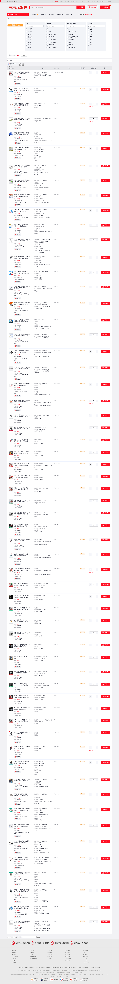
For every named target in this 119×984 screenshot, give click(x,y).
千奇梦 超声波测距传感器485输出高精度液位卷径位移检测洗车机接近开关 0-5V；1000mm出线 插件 (21, 794)
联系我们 (27, 967)
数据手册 (18, 84)
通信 (91, 39)
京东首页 (11, 1)
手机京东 (109, 1)
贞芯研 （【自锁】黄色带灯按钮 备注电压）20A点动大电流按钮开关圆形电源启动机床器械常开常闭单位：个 (21, 488)
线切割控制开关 (73, 37)
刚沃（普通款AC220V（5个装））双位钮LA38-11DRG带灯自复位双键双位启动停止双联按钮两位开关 (21, 415)
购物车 (106, 7)
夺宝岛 (85, 952)
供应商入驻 (69, 14)
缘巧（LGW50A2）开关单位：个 (20, 657)
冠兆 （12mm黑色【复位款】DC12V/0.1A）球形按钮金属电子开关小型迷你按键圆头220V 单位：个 (21, 684)
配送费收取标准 (33, 958)
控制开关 (71, 39)
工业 (91, 29)
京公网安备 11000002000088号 (24, 970)
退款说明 (67, 956)
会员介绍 (14, 954)
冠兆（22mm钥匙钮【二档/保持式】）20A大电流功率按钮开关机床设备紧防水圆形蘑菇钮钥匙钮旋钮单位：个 (21, 464)
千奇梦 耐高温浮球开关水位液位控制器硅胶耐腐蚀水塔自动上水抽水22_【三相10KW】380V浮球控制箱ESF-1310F (21, 873)
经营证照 (53, 974)
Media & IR (97, 967)
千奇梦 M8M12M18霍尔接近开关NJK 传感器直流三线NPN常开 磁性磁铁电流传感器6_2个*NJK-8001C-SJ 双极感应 (21, 225)
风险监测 (75, 967)
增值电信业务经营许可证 (102, 974)
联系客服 (14, 962)
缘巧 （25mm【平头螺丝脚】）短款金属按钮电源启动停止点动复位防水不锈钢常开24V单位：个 (21, 645)
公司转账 (49, 958)
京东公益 (91, 967)
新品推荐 (43, 14)
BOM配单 (93, 7)
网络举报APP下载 (74, 979)
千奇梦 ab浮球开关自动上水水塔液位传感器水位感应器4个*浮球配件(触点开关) (21, 762)
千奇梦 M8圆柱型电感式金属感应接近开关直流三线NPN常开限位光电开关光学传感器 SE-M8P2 (21, 287)
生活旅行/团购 (15, 956)
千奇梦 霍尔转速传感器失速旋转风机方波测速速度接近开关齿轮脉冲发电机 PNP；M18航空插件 (21, 195)
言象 (29, 39)
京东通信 (85, 960)
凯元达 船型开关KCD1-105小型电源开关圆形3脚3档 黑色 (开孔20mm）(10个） (21, 89)
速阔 (29, 47)
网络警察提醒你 (44, 979)
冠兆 (29, 44)
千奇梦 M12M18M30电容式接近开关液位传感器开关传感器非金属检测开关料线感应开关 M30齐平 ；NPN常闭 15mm (21, 210)
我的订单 (67, 1)
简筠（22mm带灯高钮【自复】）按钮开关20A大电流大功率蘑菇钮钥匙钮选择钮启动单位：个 (21, 608)
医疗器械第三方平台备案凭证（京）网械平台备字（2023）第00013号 (73, 974)
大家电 (13, 960)
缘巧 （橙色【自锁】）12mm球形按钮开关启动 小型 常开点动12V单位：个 (21, 452)
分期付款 (49, 956)
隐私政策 (86, 967)
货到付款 (21, 65)
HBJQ (70, 42)
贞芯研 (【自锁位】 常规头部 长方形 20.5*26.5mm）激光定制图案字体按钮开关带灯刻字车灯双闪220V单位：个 (21, 696)
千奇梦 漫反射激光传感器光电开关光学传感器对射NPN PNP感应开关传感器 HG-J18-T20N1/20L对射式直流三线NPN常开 (21, 303)
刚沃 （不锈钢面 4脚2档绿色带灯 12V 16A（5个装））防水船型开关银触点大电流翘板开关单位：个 (21, 428)
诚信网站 (54, 979)
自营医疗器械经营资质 (65, 970)
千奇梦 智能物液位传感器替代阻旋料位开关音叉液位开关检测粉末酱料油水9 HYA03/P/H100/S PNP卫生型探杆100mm (21, 240)
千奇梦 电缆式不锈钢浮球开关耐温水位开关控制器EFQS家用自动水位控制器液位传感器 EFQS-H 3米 (21, 809)
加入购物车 (105, 72)
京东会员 (80, 1)
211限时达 (32, 954)
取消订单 (67, 960)
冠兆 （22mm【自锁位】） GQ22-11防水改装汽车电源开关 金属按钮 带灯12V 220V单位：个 (21, 672)
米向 (29, 42)
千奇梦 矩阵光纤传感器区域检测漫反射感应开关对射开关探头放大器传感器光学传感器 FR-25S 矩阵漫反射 (21, 335)
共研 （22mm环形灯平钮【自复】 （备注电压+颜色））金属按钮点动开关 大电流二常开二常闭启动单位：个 (21, 501)
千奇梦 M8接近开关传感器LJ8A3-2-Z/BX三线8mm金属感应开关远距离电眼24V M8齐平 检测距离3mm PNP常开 (21, 166)
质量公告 (81, 967)
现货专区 (34, 14)
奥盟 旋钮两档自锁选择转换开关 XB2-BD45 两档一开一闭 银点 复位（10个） (21, 733)
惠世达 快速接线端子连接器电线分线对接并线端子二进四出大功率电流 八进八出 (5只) (21, 104)
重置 (24, 55)
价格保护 (67, 954)
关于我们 (21, 967)
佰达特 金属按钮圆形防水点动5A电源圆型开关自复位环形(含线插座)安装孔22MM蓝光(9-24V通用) (21, 569)
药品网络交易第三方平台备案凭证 (79, 970)
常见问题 (14, 958)
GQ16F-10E (72, 47)
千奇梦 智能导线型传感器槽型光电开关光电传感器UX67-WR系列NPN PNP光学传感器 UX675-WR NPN (21, 351)
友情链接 (59, 967)
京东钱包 (61, 976)
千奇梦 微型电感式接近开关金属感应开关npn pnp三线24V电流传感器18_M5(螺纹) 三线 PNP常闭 (21, 257)
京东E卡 (85, 958)
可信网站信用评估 (35, 979)
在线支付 (49, 954)
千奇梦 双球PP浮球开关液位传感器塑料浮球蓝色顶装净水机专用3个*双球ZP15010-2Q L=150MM (21, 148)
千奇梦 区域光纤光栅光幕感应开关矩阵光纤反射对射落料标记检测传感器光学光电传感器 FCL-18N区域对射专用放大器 (21, 73)
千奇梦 (30, 29)
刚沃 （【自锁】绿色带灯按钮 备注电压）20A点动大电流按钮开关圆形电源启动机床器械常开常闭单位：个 (21, 584)
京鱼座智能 (86, 962)
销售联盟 (64, 967)
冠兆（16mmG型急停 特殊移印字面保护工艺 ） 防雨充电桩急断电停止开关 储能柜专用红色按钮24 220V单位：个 (21, 476)
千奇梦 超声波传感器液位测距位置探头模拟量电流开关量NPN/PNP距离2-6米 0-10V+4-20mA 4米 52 (21, 320)
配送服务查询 (33, 956)
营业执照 (92, 974)
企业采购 (87, 1)
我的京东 (73, 1)
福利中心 (51, 14)
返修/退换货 (68, 958)
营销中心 (48, 967)
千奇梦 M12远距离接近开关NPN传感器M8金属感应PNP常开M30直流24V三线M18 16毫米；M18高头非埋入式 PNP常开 (21, 181)
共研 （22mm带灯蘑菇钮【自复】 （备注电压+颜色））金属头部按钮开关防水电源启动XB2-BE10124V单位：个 (21, 513)
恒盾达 (30, 37)
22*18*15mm (52, 39)
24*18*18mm (52, 42)
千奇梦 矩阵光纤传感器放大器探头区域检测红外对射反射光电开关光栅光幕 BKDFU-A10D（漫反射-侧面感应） (21, 922)
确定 (39, 937)
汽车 (91, 37)
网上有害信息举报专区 (64, 979)
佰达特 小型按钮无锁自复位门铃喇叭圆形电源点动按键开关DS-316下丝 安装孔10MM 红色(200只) (21, 554)
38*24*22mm (52, 44)
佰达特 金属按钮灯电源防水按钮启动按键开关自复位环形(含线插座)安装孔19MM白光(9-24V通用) (21, 401)
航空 (91, 31)
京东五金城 (60, 14)
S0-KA (71, 44)
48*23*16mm (52, 47)
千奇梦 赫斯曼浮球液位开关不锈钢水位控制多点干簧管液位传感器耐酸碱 (21, 133)
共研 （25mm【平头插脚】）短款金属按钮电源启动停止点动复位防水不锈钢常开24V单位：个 (21, 708)
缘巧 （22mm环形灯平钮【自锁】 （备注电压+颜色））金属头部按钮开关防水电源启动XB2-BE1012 (21, 633)
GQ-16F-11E (72, 31)
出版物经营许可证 (61, 972)
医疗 (91, 44)
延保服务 (85, 956)
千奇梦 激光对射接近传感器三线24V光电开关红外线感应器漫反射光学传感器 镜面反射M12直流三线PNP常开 (21, 825)
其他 (50, 31)
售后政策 (67, 952)
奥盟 (29, 34)
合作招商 (37, 967)
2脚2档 (71, 34)
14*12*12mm (52, 34)
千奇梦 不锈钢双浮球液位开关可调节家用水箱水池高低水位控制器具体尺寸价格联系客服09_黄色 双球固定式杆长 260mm (21, 384)
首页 (8, 18)
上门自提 (32, 952)
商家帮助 (43, 967)
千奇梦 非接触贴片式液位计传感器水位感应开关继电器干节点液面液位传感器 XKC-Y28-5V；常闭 (21, 841)
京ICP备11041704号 (37, 970)
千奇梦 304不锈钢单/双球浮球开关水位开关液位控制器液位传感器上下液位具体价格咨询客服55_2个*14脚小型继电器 (21, 890)
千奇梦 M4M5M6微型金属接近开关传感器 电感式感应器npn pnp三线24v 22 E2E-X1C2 (21, 272)
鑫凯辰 (30, 31)
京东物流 (21, 63)
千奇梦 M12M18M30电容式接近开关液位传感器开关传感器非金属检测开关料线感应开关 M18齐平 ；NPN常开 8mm (21, 907)
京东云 (66, 976)
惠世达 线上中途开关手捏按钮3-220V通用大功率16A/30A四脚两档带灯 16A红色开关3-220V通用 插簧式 (21, 747)
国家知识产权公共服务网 (83, 979)
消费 (91, 42)
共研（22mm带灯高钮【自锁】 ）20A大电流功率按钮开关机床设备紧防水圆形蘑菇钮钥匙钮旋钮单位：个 (21, 720)
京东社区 (70, 967)
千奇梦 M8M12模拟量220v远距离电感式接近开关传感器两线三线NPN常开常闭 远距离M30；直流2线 (21, 780)
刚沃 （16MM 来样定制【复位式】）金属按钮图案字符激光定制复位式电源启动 (21, 525)
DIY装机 (85, 954)
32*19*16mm (52, 37)
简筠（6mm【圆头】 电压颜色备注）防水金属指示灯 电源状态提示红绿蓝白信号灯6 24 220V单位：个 (21, 596)
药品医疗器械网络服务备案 (52, 970)
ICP (44, 970)
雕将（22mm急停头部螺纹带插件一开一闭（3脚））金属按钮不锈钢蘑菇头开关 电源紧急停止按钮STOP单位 (21, 440)
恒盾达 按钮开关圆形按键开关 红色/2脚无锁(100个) (21, 540)
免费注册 (61, 1)
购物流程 (14, 952)
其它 (91, 34)
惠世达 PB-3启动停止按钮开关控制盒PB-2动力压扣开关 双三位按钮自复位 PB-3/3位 (21, 119)
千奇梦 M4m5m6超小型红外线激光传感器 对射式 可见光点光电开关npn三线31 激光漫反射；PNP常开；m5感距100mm (21, 858)
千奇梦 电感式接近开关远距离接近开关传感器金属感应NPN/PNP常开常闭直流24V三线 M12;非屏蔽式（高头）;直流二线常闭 (21, 368)
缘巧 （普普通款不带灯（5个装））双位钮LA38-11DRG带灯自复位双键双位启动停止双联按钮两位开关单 (21, 620)
